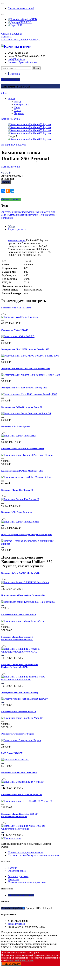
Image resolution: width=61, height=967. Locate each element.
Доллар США (33, 908)
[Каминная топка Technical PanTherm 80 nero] (27, 455)
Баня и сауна (43, 212)
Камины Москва (10, 118)
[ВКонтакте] (3, 191)
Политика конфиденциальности (25, 852)
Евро (47, 908)
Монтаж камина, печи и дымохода (20, 39)
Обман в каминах (11, 199)
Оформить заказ (17, 870)
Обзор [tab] (11, 226)
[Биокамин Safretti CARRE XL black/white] (25, 582)
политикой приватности (21, 960)
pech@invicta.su (16, 59)
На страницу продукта (13, 144)
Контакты (6, 36)
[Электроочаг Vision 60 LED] (17, 336)
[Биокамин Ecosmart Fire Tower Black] (22, 781)
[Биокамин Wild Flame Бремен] (18, 435)
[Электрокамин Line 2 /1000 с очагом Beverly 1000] (30, 355)
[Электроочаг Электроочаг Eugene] (21, 740)
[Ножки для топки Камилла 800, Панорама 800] (28, 601)
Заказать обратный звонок (22, 62)
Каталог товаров (10, 79)
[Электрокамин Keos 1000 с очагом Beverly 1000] (29, 394)
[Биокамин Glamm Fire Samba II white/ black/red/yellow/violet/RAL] (30, 679)
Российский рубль (11, 908)
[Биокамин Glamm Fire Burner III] (20, 499)
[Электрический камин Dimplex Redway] (24, 698)
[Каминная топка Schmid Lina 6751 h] (22, 621)
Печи (17, 107)
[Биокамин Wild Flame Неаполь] (19, 317)
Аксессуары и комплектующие (18, 212)
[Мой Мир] (12, 191)
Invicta (11, 98)
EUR (19, 25)
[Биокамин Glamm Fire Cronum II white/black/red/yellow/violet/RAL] (30, 651)
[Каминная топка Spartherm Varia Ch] (22, 718)
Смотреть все (21, 104)
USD (29, 22)
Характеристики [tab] (17, 229)
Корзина (12, 867)
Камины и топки (10, 166)
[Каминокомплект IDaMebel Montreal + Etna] (26, 477)
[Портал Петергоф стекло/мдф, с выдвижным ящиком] (30, 543)
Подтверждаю (11, 963)
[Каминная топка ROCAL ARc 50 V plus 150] (26, 801)
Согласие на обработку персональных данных (33, 855)
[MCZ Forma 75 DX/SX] (15, 759)
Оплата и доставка (11, 33)
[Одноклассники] (8, 191)
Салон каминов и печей (21, 8)
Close (4, 93)
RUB (34, 19)
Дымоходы (13, 214)
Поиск (36, 68)
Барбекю (19, 113)
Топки (17, 110)
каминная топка (17, 240)
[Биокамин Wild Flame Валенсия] (20, 521)
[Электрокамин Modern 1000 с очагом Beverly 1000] (30, 374)
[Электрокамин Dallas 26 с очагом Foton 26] (26, 413)
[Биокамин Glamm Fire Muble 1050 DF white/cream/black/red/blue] (30, 828)
